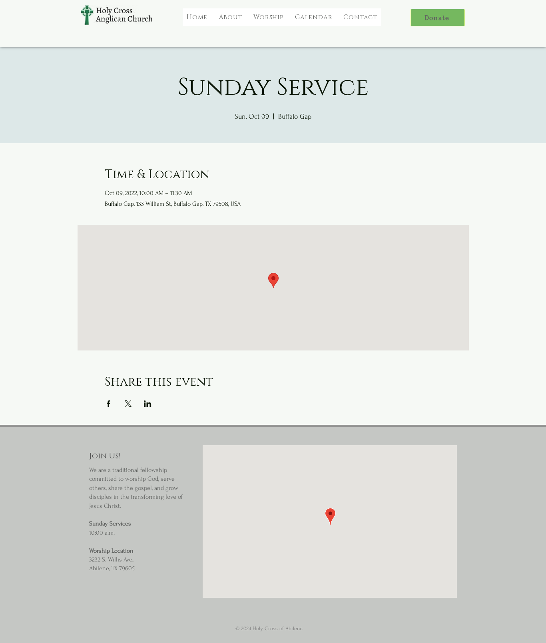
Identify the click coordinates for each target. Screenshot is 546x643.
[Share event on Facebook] (108, 403)
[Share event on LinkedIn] (147, 403)
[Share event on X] (128, 403)
